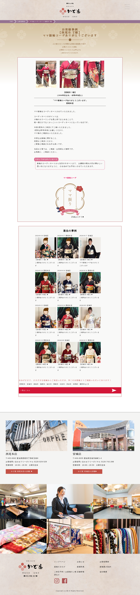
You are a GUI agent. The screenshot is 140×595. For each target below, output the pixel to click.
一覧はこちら (25, 390)
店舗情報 (80, 572)
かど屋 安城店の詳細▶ (87, 471)
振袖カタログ (59, 567)
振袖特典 (80, 567)
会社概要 (103, 572)
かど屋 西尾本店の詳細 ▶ (22, 471)
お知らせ (80, 562)
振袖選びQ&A (105, 567)
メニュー (127, 6)
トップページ (59, 562)
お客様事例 (21, 21)
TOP (11, 21)
